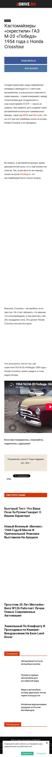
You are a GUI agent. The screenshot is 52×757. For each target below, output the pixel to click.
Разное (7, 21)
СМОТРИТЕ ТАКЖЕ (15, 495)
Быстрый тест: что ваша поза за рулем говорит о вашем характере (22, 512)
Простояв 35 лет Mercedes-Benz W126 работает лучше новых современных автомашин (24, 610)
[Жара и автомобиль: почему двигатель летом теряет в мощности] (11, 692)
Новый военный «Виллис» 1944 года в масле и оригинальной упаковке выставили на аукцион (23, 532)
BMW (25, 115)
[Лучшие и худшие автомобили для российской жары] (11, 677)
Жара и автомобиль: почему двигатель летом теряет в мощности (33, 693)
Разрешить (27, 753)
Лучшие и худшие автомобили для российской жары (30, 678)
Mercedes (38, 115)
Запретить (42, 753)
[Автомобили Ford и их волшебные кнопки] (11, 663)
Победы (25, 174)
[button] (48, 4)
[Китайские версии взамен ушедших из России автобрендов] (11, 707)
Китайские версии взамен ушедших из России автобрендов (34, 707)
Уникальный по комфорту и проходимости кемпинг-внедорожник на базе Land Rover (24, 631)
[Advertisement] (25, 227)
